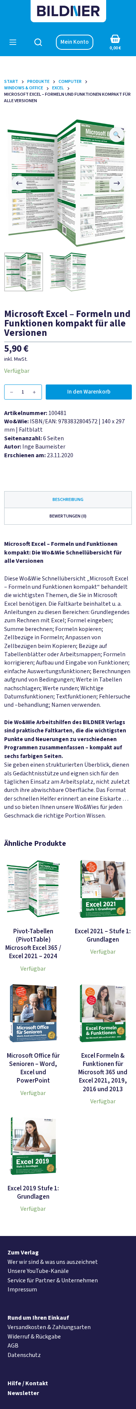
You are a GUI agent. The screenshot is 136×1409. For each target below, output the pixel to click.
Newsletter (23, 1393)
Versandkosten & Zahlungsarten (49, 1327)
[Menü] (12, 42)
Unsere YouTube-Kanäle (38, 1271)
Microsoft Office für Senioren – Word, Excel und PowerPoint (33, 1068)
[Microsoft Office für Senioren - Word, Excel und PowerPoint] (33, 1013)
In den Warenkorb (88, 392)
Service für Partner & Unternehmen (53, 1280)
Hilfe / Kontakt (28, 1383)
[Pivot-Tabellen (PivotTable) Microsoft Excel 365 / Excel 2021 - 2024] (33, 889)
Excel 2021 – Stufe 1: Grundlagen (103, 935)
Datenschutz (24, 1355)
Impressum (22, 1289)
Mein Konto (74, 42)
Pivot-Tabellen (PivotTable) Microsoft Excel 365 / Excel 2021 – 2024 (33, 944)
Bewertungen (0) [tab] (68, 516)
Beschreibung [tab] (68, 499)
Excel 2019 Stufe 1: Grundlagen (33, 1192)
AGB (13, 1346)
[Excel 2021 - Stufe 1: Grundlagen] (103, 889)
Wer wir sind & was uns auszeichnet (53, 1262)
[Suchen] (38, 42)
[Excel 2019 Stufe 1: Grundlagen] (33, 1146)
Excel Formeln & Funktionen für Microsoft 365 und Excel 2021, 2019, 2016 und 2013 (102, 1072)
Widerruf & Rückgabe (34, 1336)
